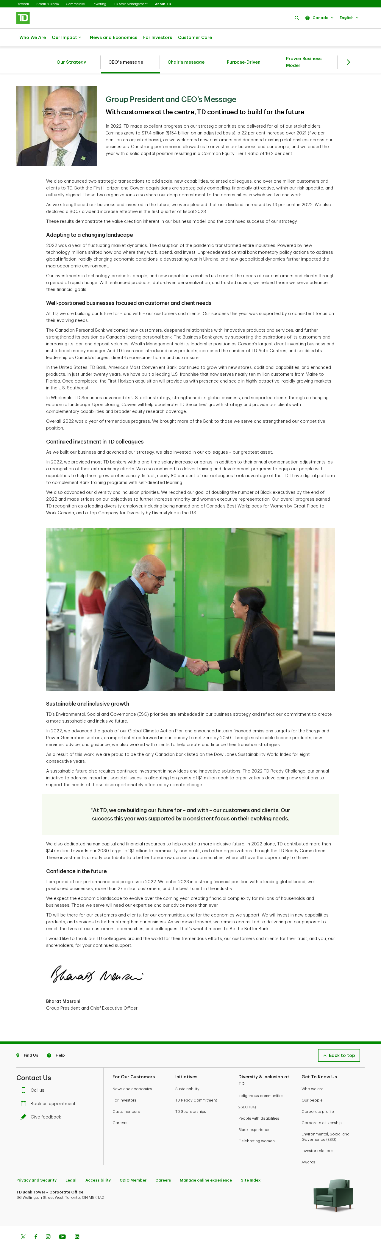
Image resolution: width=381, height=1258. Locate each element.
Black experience (254, 1130)
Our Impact (64, 37)
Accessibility (98, 1180)
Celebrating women (256, 1141)
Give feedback (46, 1117)
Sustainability (187, 1089)
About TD (163, 4)
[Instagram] (48, 1237)
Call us (37, 1090)
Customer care (126, 1111)
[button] (296, 17)
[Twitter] (23, 1237)
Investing (99, 4)
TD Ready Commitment (196, 1100)
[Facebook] (36, 1237)
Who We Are (32, 37)
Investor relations (317, 1151)
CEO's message (125, 62)
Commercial (75, 4)
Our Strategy (71, 62)
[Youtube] (62, 1237)
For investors (124, 1100)
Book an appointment (53, 1104)
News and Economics (113, 37)
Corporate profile (318, 1111)
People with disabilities (258, 1118)
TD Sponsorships (190, 1111)
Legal (70, 1180)
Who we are (313, 1089)
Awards (308, 1162)
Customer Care (195, 37)
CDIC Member (133, 1180)
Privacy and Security (36, 1180)
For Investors (157, 37)
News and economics (132, 1089)
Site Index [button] (250, 1180)
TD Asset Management (131, 4)
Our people (312, 1100)
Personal (22, 4)
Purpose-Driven (243, 62)
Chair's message (186, 62)
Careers (120, 1123)
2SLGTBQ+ (248, 1107)
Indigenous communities (260, 1096)
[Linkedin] (77, 1237)
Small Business (47, 4)
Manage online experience (206, 1180)
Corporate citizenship (322, 1123)
